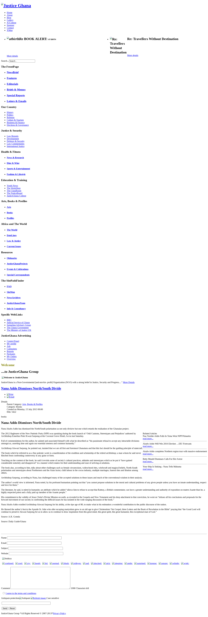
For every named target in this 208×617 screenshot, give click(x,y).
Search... (5, 61)
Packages (11, 354)
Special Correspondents (18, 275)
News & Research (15, 157)
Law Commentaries (15, 144)
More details (12, 56)
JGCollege (11, 22)
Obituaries (12, 258)
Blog (9, 17)
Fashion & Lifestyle (16, 174)
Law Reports (12, 136)
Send (5, 608)
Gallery (10, 20)
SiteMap (11, 292)
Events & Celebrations (17, 269)
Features (12, 78)
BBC (9, 320)
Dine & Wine (13, 163)
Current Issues (14, 246)
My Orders (12, 356)
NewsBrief (13, 72)
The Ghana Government (18, 327)
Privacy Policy (59, 613)
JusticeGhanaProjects (17, 263)
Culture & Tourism (15, 120)
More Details (129, 382)
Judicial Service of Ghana (18, 322)
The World (12, 230)
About (9, 15)
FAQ (9, 286)
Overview (11, 359)
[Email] (10, 397)
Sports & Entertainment (18, 168)
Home (9, 12)
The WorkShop (14, 188)
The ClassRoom (14, 190)
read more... (148, 438)
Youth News (12, 185)
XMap (10, 30)
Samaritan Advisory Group (19, 325)
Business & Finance (16, 122)
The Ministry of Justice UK (19, 330)
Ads (8, 346)
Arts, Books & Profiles (32, 404)
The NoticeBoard (14, 193)
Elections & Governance (18, 125)
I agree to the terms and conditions (21, 593)
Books (10, 212)
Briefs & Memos (16, 89)
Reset (12, 608)
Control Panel (13, 341)
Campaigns (12, 349)
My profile (11, 344)
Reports (10, 351)
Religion (10, 117)
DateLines (12, 235)
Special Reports (16, 95)
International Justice (15, 146)
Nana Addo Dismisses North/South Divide (31, 388)
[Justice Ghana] (16, 5)
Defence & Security (15, 141)
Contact (10, 28)
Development (13, 138)
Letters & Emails (16, 101)
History (10, 112)
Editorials (12, 83)
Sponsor (10, 25)
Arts (9, 207)
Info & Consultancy (16, 308)
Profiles (10, 218)
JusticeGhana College (16, 196)
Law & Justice (14, 241)
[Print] (10, 394)
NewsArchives (14, 297)
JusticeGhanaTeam (16, 303)
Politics (10, 115)
